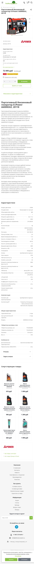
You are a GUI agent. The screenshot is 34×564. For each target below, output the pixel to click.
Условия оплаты (17, 486)
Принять (11, 559)
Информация (17, 497)
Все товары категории (10, 453)
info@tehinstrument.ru (18, 538)
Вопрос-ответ (17, 507)
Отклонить (24, 559)
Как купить (17, 483)
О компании (17, 468)
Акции (17, 500)
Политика (17, 479)
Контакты (17, 470)
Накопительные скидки (17, 491)
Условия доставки (17, 489)
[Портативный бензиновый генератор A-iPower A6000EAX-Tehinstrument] (17, 26)
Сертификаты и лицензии (17, 475)
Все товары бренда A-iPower (12, 456)
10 (22, 35)
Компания (17, 465)
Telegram (16, 527)
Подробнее (18, 556)
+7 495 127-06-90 (18, 534)
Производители (17, 477)
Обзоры (17, 509)
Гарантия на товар (17, 493)
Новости (17, 472)
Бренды (17, 505)
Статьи (17, 502)
